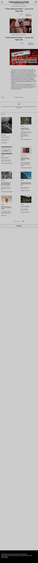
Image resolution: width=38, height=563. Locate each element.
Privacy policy (4, 557)
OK (36, 551)
